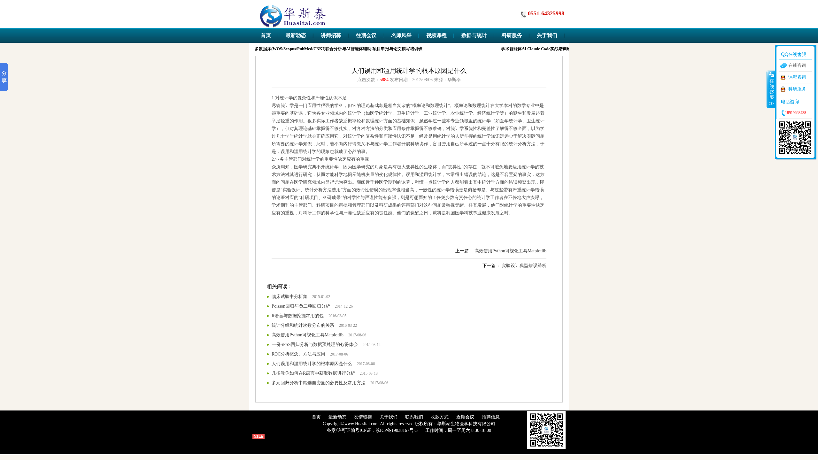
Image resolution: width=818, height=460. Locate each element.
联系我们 (414, 417)
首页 (316, 417)
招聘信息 (491, 417)
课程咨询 (797, 77)
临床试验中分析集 (289, 296)
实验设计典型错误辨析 (524, 265)
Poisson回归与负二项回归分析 (301, 306)
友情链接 (363, 417)
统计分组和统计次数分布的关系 (303, 325)
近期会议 (465, 417)
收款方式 (440, 417)
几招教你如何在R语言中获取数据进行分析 (313, 373)
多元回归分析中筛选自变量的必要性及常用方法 (319, 382)
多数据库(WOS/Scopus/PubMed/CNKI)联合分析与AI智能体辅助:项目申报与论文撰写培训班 (336, 48)
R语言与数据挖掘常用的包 (298, 315)
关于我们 (388, 417)
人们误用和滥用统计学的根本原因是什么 (312, 363)
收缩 (771, 89)
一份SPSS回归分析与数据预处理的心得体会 (315, 344)
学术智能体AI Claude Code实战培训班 (533, 48)
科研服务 (797, 89)
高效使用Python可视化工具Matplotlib (510, 251)
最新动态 (337, 417)
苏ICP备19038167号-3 (396, 430)
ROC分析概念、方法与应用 (298, 354)
